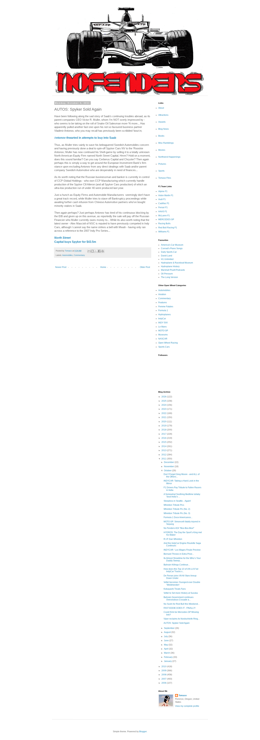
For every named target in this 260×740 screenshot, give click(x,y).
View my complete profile (187, 706)
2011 (164, 458)
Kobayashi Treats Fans (175, 589)
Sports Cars (164, 347)
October (168, 470)
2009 (164, 670)
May (166, 645)
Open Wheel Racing (168, 343)
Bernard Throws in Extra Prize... (179, 554)
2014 (164, 446)
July (166, 636)
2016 (164, 438)
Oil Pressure (167, 273)
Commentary (79, 255)
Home (103, 267)
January (168, 661)
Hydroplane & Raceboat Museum (177, 263)
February (168, 657)
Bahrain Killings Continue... (177, 564)
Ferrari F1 (163, 207)
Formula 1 (163, 310)
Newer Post (60, 267)
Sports (161, 171)
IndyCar (162, 318)
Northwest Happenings (169, 157)
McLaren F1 (164, 215)
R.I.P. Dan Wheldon (173, 539)
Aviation (162, 294)
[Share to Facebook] (99, 251)
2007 (164, 679)
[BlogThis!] (92, 251)
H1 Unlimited (167, 259)
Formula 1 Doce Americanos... (178, 517)
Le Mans (162, 326)
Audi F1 (162, 199)
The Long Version (169, 277)
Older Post (145, 267)
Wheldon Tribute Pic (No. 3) (177, 513)
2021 (164, 417)
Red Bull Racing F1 (167, 227)
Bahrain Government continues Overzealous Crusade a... (178, 598)
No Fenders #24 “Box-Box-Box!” (179, 528)
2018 (164, 429)
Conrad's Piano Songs (172, 248)
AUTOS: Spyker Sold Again (177, 623)
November (169, 466)
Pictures (162, 164)
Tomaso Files (164, 178)
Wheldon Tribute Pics (174, 505)
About (161, 108)
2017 (164, 434)
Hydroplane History (170, 266)
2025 (164, 401)
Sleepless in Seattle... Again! (177, 501)
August (167, 632)
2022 (164, 413)
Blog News (163, 129)
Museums (163, 334)
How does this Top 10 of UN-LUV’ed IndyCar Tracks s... (181, 570)
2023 (164, 409)
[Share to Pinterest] (102, 251)
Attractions (163, 115)
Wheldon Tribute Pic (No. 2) (177, 509)
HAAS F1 (162, 211)
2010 (164, 666)
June (166, 640)
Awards (162, 122)
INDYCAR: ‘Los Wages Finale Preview (182, 550)
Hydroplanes (164, 314)
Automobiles (67, 255)
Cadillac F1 (163, 203)
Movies (161, 150)
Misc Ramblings (166, 143)
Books (161, 136)
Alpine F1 (162, 191)
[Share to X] (96, 251)
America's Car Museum (172, 245)
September (169, 628)
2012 (164, 454)
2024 (164, 405)
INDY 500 (163, 322)
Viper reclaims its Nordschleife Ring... (182, 619)
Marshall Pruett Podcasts (173, 270)
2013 (164, 450)
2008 (164, 674)
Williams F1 (163, 231)
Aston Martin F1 (165, 195)
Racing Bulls (164, 223)
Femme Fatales (165, 306)
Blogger (143, 731)
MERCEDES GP (166, 219)
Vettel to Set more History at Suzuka (181, 593)
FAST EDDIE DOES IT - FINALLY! (179, 608)
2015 (164, 442)
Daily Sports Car (169, 252)
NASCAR (162, 338)
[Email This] (89, 251)
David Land (166, 255)
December (169, 462)
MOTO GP (163, 330)
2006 (164, 683)
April (166, 649)
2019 (164, 425)
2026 (164, 396)
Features (162, 302)
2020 (164, 421)
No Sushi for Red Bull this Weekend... (182, 604)
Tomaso (183, 695)
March (167, 653)
